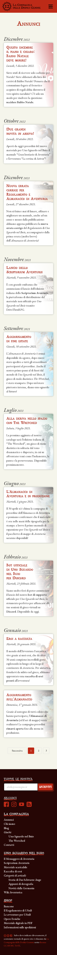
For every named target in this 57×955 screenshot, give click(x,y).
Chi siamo (9, 824)
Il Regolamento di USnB (18, 910)
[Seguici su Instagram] (13, 805)
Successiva (17, 750)
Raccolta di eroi (13, 871)
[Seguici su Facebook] (6, 805)
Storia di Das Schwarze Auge (25, 880)
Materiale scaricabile (15, 867)
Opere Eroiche (12, 919)
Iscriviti (45, 787)
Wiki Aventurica (13, 892)
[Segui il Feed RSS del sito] (29, 805)
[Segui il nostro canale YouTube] (21, 805)
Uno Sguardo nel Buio (21, 836)
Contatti (9, 845)
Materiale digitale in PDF (18, 923)
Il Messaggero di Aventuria (19, 859)
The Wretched (17, 840)
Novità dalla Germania (21, 888)
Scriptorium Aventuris (16, 863)
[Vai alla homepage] (21, 6)
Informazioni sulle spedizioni (20, 927)
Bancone (9, 906)
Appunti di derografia (21, 884)
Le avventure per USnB (17, 914)
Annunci (9, 819)
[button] (50, 6)
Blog (6, 828)
